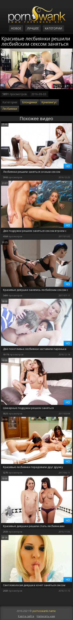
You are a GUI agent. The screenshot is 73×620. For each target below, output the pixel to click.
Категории (53, 28)
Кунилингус (49, 102)
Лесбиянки (9, 109)
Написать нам (46, 616)
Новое (16, 28)
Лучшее (33, 28)
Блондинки (29, 102)
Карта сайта (26, 616)
